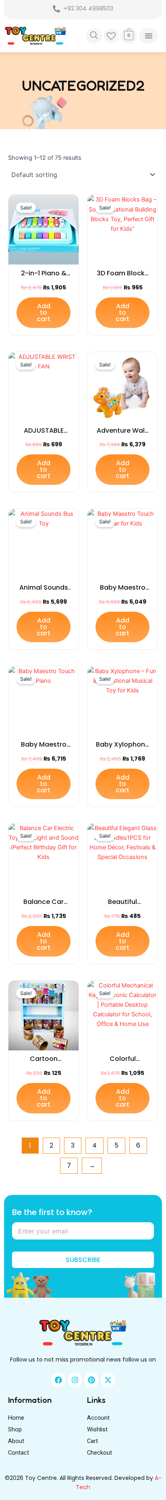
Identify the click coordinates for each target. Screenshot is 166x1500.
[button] (94, 36)
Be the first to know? (52, 1212)
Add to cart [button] (43, 312)
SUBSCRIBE (83, 1259)
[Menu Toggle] (148, 36)
